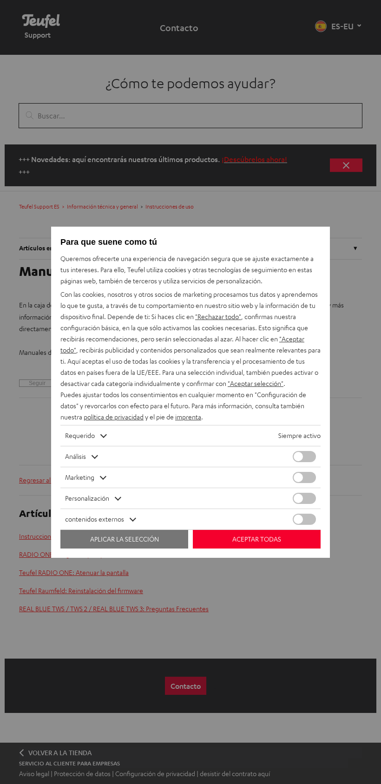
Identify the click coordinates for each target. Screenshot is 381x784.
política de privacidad (114, 417)
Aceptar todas (256, 539)
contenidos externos (94, 519)
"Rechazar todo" (218, 316)
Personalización (87, 498)
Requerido (80, 435)
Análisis (75, 456)
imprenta (188, 417)
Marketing (79, 477)
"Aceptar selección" (255, 383)
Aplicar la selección (124, 539)
